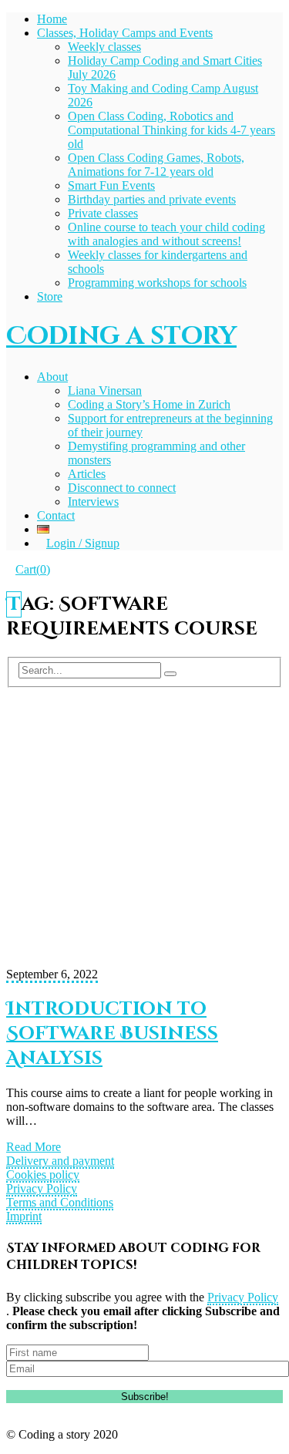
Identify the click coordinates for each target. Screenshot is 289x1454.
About (52, 376)
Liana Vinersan (105, 390)
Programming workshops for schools (157, 282)
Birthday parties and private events (152, 199)
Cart (32, 569)
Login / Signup (82, 543)
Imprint (24, 1216)
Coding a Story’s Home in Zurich (149, 404)
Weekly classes (104, 46)
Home (52, 18)
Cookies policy (42, 1174)
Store (49, 296)
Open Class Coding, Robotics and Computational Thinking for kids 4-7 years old (171, 129)
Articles (87, 473)
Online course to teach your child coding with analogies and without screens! (166, 233)
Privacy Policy (41, 1188)
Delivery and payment (60, 1160)
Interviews (93, 501)
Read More (33, 1146)
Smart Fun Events (111, 185)
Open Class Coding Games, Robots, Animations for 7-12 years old (156, 164)
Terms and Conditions (59, 1202)
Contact (56, 515)
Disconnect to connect (122, 487)
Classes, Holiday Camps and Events (125, 32)
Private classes (103, 213)
